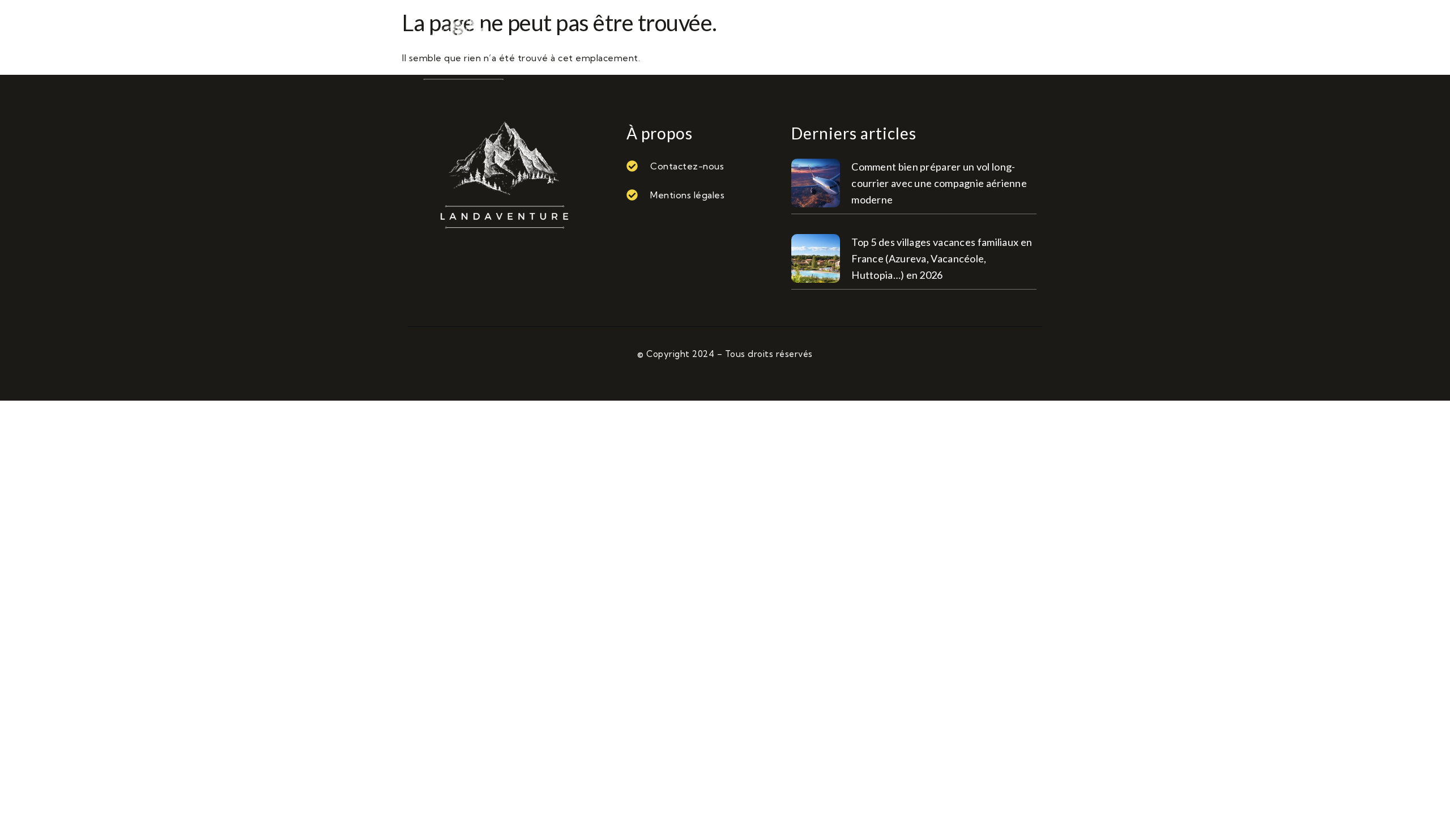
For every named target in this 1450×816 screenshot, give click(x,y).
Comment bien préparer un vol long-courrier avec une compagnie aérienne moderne (939, 183)
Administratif (732, 44)
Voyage (992, 44)
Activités (596, 44)
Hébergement (832, 44)
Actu (658, 44)
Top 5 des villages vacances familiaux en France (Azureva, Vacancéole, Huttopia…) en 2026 (941, 258)
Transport (921, 44)
